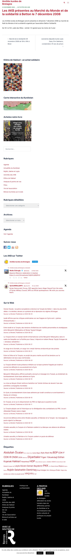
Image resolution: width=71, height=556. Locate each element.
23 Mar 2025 (35, 270)
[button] (64, 2)
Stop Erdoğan (41, 470)
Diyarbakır (34, 457)
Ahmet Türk (29, 453)
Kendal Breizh (59, 461)
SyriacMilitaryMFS (16, 286)
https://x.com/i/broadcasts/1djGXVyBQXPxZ (24, 275)
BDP (55, 452)
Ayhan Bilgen (36, 453)
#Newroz (19, 273)
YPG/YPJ (29, 473)
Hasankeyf (25, 462)
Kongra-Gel (11, 466)
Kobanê (6, 466)
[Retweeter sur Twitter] (8, 267)
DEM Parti (25, 457)
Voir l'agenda (8, 234)
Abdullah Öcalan (13, 452)
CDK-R (7, 457)
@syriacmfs (27, 285)
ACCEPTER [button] (50, 553)
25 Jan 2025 (35, 285)
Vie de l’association (10, 188)
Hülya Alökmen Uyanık (40, 461)
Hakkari (16, 461)
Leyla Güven (20, 466)
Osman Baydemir (35, 466)
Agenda (6, 165)
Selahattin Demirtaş (26, 469)
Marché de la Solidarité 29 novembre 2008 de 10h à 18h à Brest (18, 41)
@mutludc (26, 270)
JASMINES (48, 461)
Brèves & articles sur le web (13, 192)
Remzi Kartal (54, 466)
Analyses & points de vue (12, 182)
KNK (64, 461)
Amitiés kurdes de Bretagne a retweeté (20, 267)
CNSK (15, 457)
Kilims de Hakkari (10, 178)
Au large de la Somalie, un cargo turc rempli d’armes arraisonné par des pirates (31, 349)
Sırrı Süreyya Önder (53, 470)
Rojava (61, 466)
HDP (32, 461)
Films (5, 185)
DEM (20, 457)
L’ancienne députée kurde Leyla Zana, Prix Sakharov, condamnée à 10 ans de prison (52, 41)
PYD (50, 466)
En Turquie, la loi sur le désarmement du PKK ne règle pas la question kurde (30, 402)
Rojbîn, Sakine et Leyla (11, 171)
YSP (35, 474)
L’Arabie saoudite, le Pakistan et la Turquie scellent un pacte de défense (29, 436)
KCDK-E (54, 461)
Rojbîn (10, 469)
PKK (45, 465)
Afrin (25, 453)
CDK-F (61, 452)
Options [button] (40, 553)
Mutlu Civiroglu (15, 270)
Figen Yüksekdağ (49, 457)
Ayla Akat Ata (46, 453)
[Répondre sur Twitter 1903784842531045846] (10, 277)
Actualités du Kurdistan (12, 168)
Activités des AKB (23, 7)
